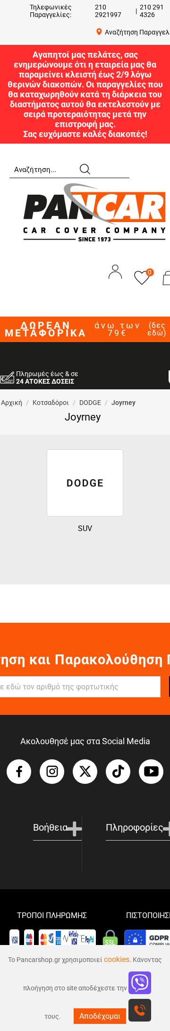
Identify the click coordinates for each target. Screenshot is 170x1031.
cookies (116, 959)
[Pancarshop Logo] (94, 211)
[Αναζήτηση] (84, 168)
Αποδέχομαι (99, 1016)
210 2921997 (108, 10)
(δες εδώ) (157, 329)
